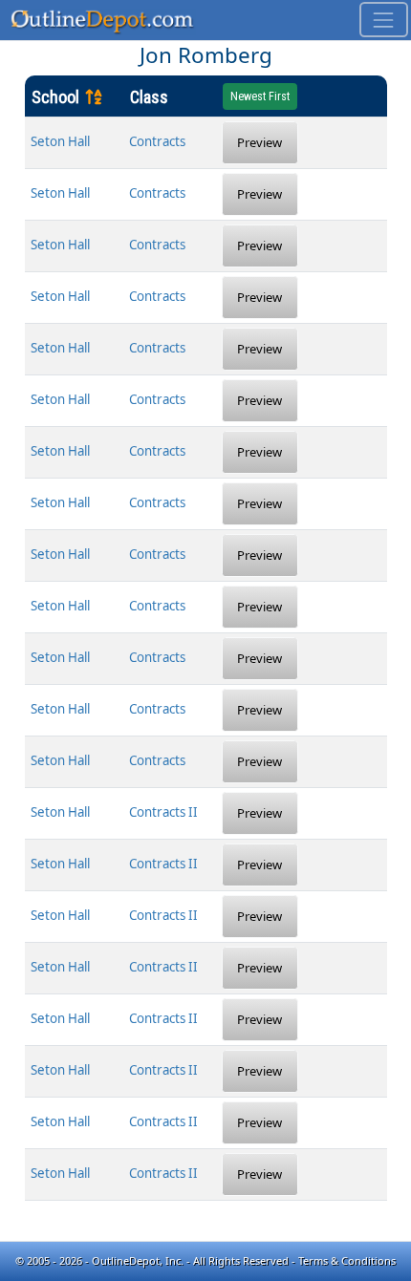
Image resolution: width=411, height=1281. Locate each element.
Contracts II (163, 812)
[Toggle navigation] (383, 19)
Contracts (157, 141)
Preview (259, 142)
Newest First (260, 96)
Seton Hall (60, 141)
